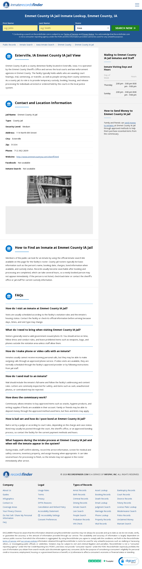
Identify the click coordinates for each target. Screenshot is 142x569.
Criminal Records (80, 498)
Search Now (123, 28)
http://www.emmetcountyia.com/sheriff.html (38, 156)
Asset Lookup (101, 490)
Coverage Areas (10, 507)
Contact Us (8, 503)
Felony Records (124, 503)
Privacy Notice (88, 34)
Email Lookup (101, 503)
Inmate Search (79, 507)
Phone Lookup (101, 515)
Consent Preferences (47, 519)
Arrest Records (79, 490)
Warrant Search (124, 523)
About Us (7, 490)
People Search (79, 515)
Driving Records (80, 503)
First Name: (8, 23)
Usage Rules (43, 490)
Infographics (8, 498)
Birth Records (79, 494)
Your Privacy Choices (12, 511)
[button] (128, 561)
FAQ (5, 522)
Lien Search (78, 511)
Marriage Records (103, 511)
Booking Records (103, 494)
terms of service (10, 541)
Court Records (123, 494)
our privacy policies (29, 541)
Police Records (123, 515)
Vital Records (101, 523)
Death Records (102, 498)
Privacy (41, 498)
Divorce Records (124, 498)
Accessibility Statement (48, 511)
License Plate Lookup (126, 507)
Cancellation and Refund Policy (52, 507)
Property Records (103, 519)
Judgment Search (102, 507)
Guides (6, 494)
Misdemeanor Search (126, 511)
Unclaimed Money (125, 519)
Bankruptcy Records (126, 490)
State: (78, 23)
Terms (41, 494)
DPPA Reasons (45, 503)
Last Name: (44, 23)
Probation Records (81, 519)
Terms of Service (71, 34)
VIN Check (77, 523)
